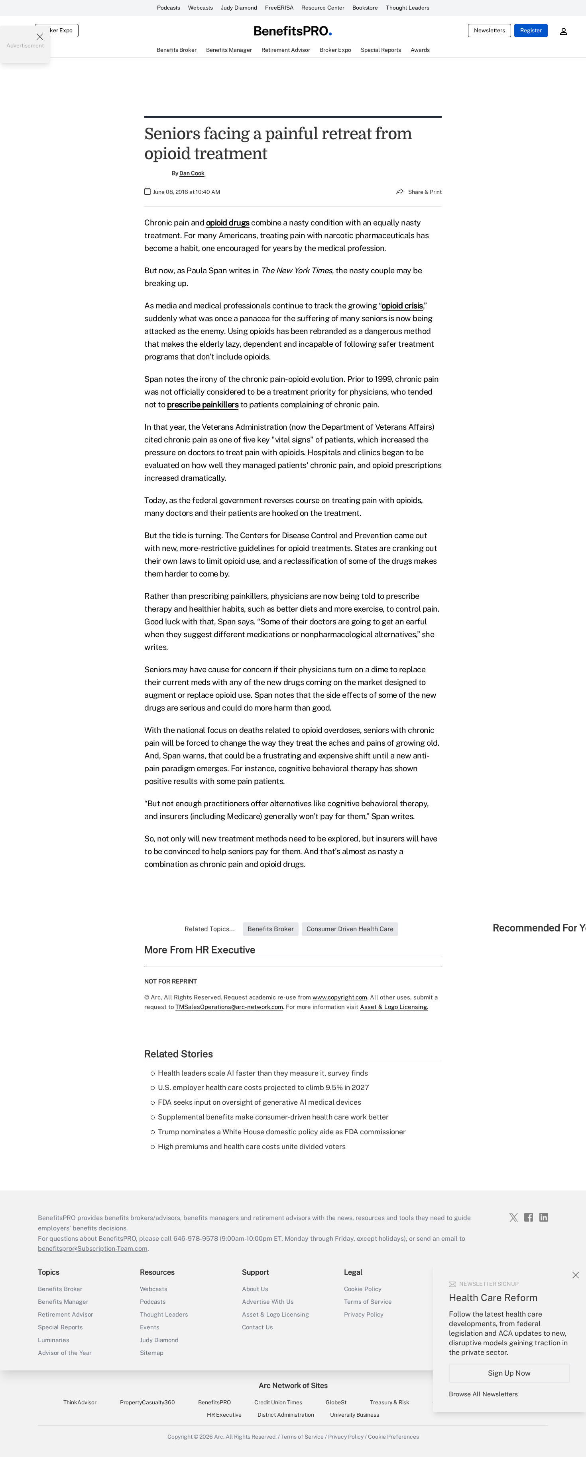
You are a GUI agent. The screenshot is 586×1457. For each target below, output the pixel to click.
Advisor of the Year (65, 1352)
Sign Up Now (509, 1373)
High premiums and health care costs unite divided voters (252, 1146)
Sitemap (151, 1352)
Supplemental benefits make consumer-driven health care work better (273, 1117)
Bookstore (365, 7)
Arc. (219, 1436)
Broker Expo (57, 30)
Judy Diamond (239, 7)
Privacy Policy (363, 1314)
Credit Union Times (278, 1402)
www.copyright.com (340, 997)
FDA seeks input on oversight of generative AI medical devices (259, 1102)
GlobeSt (336, 1402)
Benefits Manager (63, 1301)
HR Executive (224, 1415)
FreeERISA (279, 7)
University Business (354, 1415)
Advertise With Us (268, 1301)
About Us (255, 1288)
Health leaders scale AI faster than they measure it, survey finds (263, 1073)
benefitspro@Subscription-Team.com (92, 1248)
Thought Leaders (407, 7)
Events (149, 1327)
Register (531, 30)
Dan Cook (192, 173)
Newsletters (489, 30)
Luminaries (53, 1340)
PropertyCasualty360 (147, 1402)
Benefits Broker (60, 1288)
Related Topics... (210, 929)
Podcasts (168, 7)
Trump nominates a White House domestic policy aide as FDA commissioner (282, 1131)
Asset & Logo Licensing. (394, 1006)
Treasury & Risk (389, 1402)
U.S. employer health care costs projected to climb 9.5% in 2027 (263, 1087)
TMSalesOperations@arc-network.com (229, 1006)
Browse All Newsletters (483, 1394)
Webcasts (200, 7)
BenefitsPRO (214, 1402)
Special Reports (60, 1327)
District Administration (286, 1415)
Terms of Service (368, 1301)
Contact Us (257, 1327)
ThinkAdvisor (79, 1402)
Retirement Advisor (65, 1314)
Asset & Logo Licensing (275, 1314)
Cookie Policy (362, 1288)
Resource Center (322, 7)
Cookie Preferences (393, 1436)
